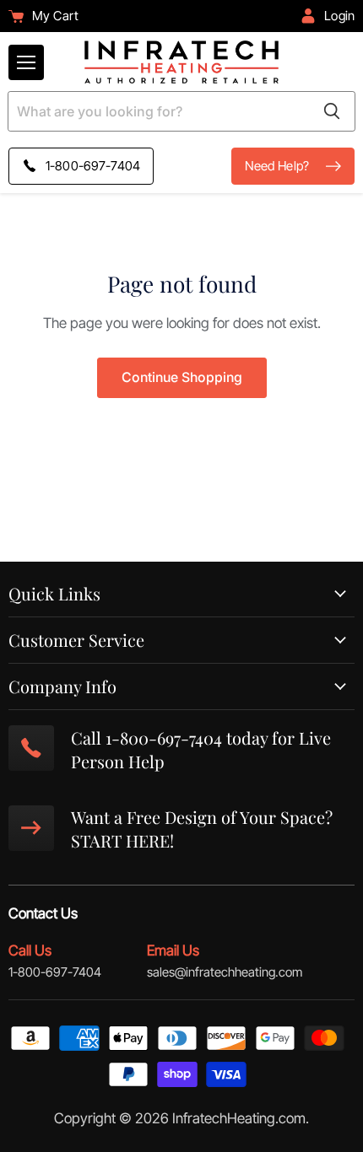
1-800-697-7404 (54, 972)
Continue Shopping (182, 377)
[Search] (332, 111)
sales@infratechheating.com (224, 972)
